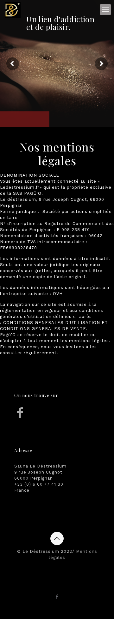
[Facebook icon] (57, 597)
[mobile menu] (105, 9)
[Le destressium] (13, 10)
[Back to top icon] (57, 538)
